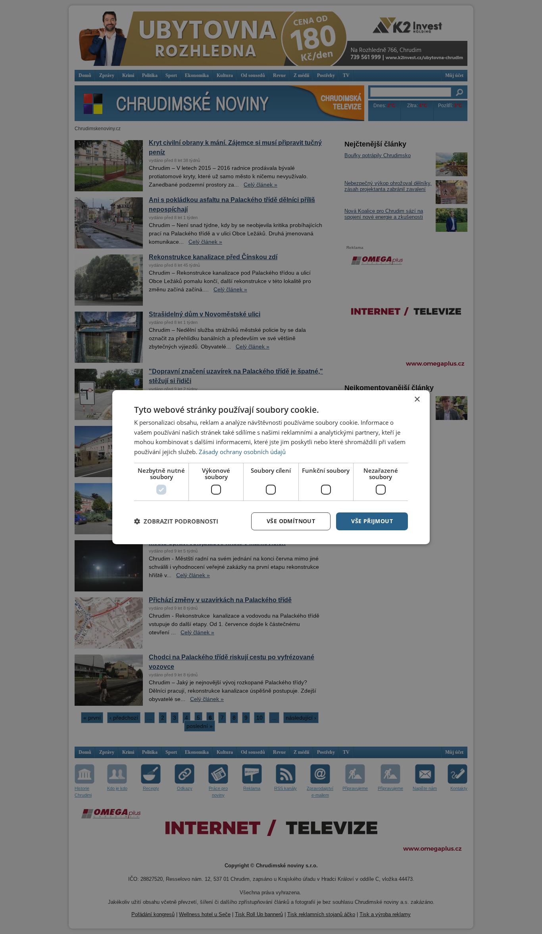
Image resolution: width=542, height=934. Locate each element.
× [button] (417, 399)
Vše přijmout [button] (372, 521)
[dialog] (271, 467)
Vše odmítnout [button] (291, 521)
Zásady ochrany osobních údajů (242, 452)
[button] (176, 521)
